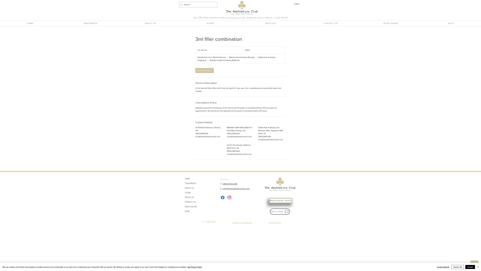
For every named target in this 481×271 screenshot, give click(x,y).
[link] (204, 70)
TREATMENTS (190, 183)
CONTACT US (190, 202)
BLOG (187, 211)
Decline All (457, 267)
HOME (187, 179)
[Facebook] (222, 197)
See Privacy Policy (194, 267)
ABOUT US (189, 188)
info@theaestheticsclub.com (236, 188)
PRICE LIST (189, 197)
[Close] (477, 267)
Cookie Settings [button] (443, 267)
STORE (188, 193)
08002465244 (230, 184)
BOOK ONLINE (191, 207)
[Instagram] (229, 197)
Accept (470, 267)
